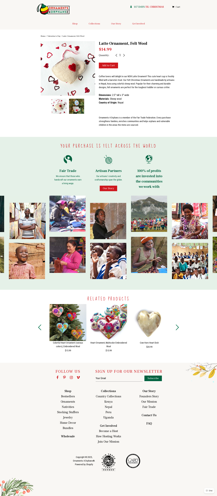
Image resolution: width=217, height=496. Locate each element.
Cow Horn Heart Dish (149, 342)
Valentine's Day (54, 36)
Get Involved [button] (138, 23)
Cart (178, 7)
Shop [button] (75, 23)
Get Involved (108, 426)
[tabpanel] (68, 68)
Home (43, 36)
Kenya (108, 402)
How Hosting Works (108, 436)
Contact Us (149, 415)
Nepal (108, 407)
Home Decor (68, 423)
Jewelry (68, 417)
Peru (108, 412)
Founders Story (149, 396)
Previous (39, 76)
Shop (68, 391)
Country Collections (108, 396)
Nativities (68, 407)
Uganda (108, 417)
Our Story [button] (116, 23)
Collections (108, 391)
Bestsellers (68, 396)
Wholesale (68, 436)
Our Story (149, 391)
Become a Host (108, 431)
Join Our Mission (108, 442)
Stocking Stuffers (68, 412)
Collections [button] (94, 23)
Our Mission (149, 402)
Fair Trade (149, 407)
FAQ (149, 423)
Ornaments (68, 402)
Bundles (68, 428)
